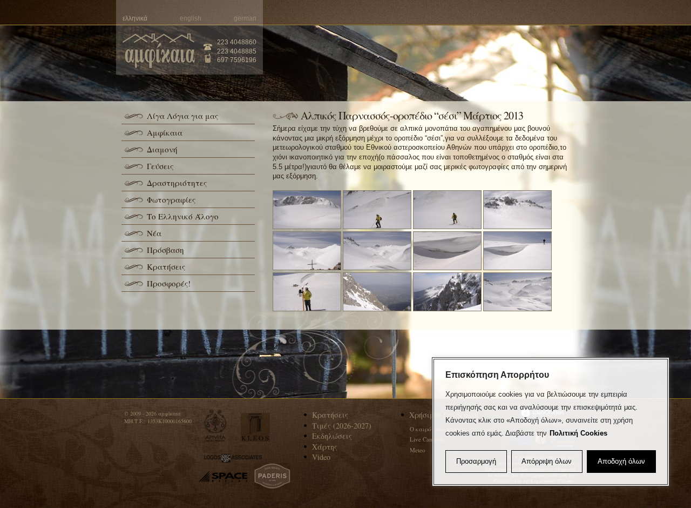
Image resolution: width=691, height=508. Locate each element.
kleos (255, 427)
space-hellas (223, 476)
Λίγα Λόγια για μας (182, 115)
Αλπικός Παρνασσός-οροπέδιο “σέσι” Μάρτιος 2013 (412, 115)
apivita (215, 426)
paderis (272, 476)
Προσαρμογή (476, 461)
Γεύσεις (160, 166)
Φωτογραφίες (171, 199)
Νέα (154, 233)
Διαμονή (162, 149)
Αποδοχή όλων (621, 461)
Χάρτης (324, 447)
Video (321, 457)
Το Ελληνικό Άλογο (183, 216)
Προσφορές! (169, 283)
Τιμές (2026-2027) (341, 425)
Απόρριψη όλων (546, 461)
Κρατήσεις (166, 266)
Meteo (417, 450)
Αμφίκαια (164, 132)
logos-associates (233, 458)
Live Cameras (427, 439)
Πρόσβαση (165, 249)
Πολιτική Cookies (578, 433)
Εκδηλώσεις (332, 436)
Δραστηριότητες (177, 182)
